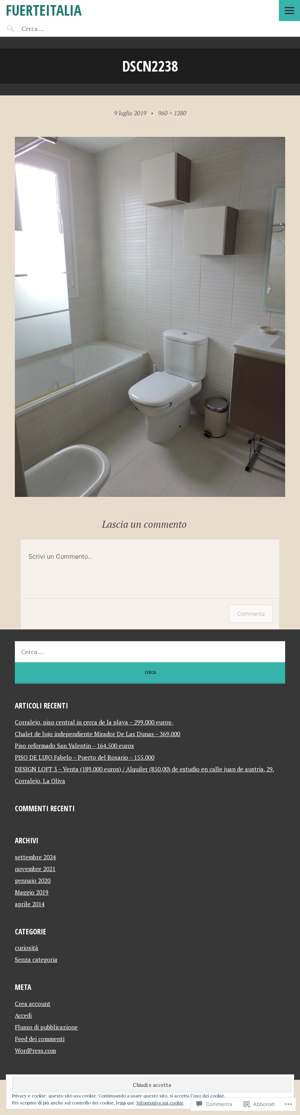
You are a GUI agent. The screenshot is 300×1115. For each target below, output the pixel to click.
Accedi (23, 1015)
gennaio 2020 (32, 880)
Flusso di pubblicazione (46, 1027)
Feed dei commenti (39, 1039)
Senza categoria (36, 959)
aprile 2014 (30, 904)
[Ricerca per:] (54, 28)
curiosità (26, 948)
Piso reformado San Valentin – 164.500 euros (74, 745)
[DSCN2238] (150, 494)
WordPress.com (35, 1050)
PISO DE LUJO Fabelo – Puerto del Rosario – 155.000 (84, 757)
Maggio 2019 (31, 892)
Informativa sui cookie (160, 1103)
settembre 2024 (35, 857)
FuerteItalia (44, 10)
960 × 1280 (172, 113)
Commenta (251, 613)
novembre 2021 (35, 869)
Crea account (32, 1003)
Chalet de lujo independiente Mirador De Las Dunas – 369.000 (97, 734)
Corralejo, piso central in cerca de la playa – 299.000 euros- (94, 722)
